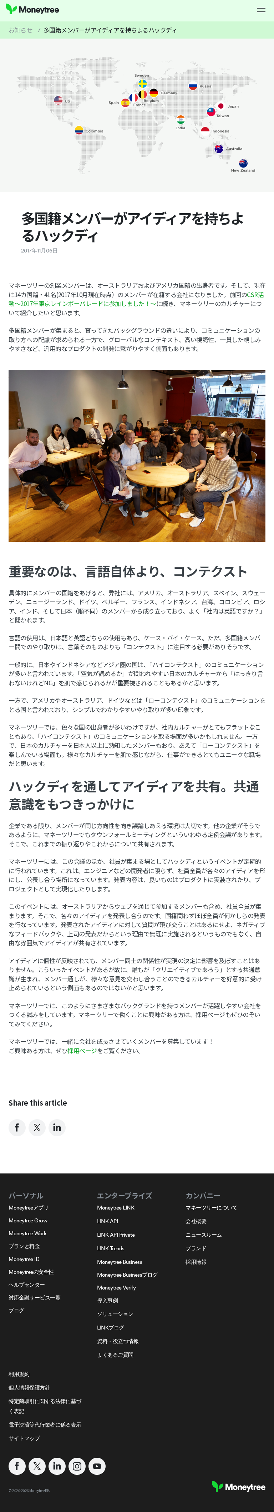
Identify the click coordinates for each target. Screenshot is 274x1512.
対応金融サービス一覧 (34, 1297)
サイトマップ (24, 1438)
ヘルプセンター (27, 1284)
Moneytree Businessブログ (127, 1274)
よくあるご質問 (115, 1354)
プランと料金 (24, 1246)
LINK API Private (116, 1234)
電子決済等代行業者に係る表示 (45, 1424)
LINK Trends (111, 1248)
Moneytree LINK (115, 1207)
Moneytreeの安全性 (31, 1271)
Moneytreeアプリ (29, 1207)
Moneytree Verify (116, 1287)
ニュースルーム (204, 1234)
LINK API (107, 1221)
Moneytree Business (119, 1261)
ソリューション (115, 1314)
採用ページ (82, 1050)
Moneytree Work (27, 1233)
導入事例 (107, 1300)
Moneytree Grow (28, 1220)
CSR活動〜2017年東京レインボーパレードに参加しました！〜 (136, 299)
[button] (261, 10)
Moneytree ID (24, 1259)
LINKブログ (110, 1327)
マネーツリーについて (211, 1207)
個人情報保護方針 (29, 1387)
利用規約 (19, 1374)
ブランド (196, 1248)
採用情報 (196, 1261)
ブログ (16, 1310)
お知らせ (20, 29)
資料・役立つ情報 (117, 1341)
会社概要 (196, 1221)
